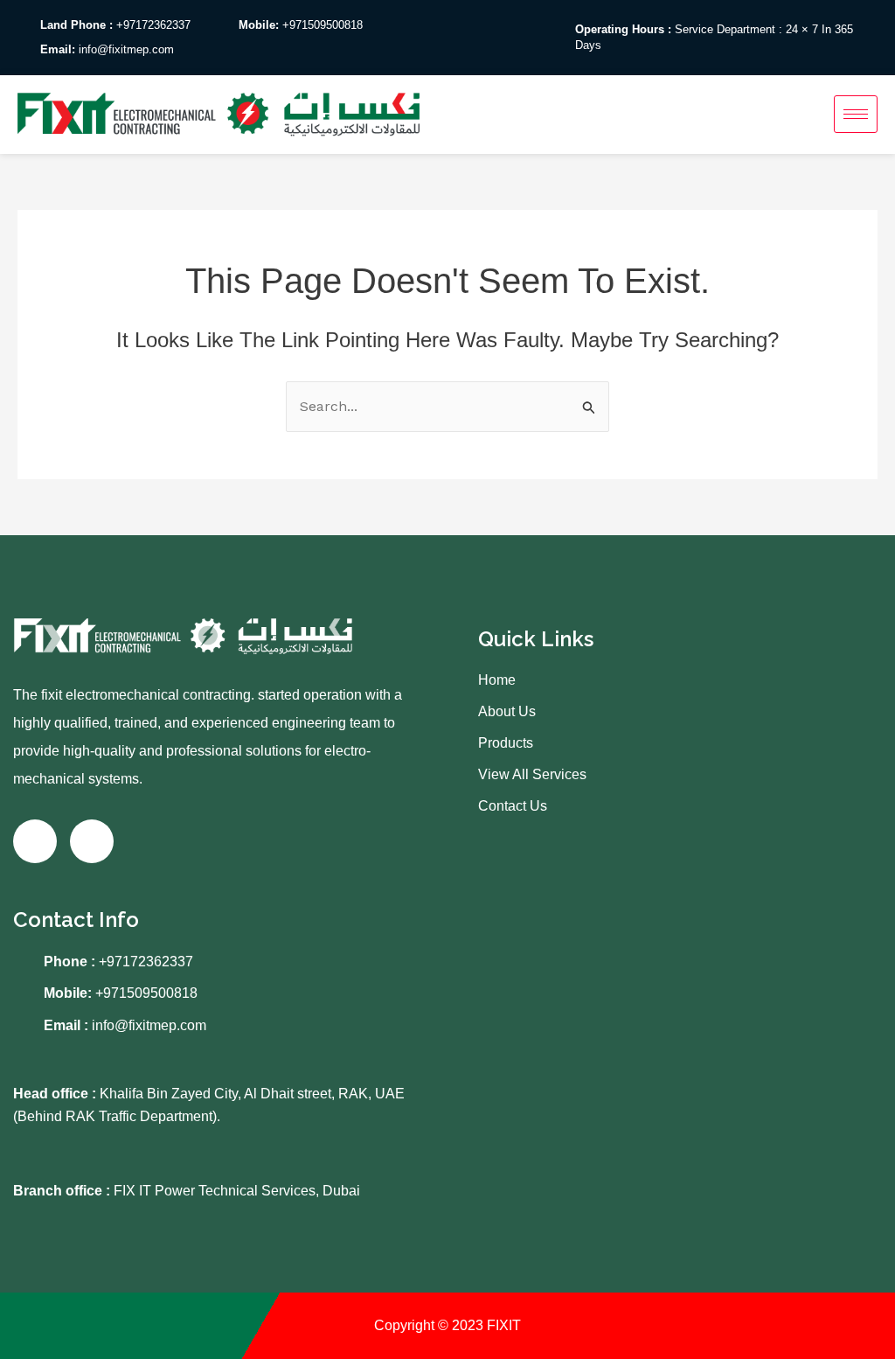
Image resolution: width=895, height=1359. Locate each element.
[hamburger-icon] (856, 114)
